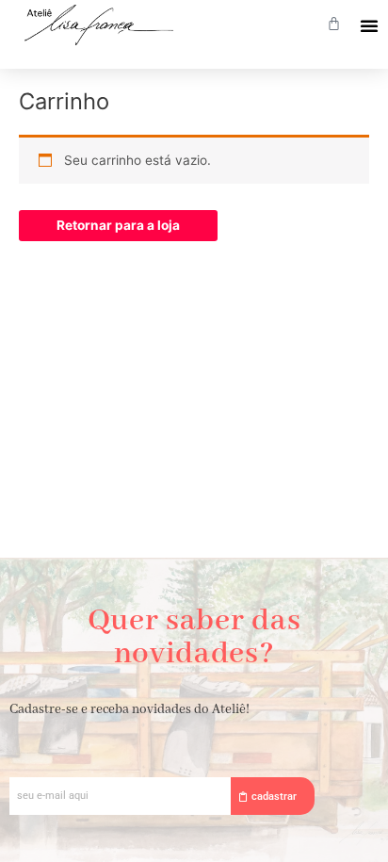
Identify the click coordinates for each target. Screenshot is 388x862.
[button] (369, 25)
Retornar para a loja (118, 225)
